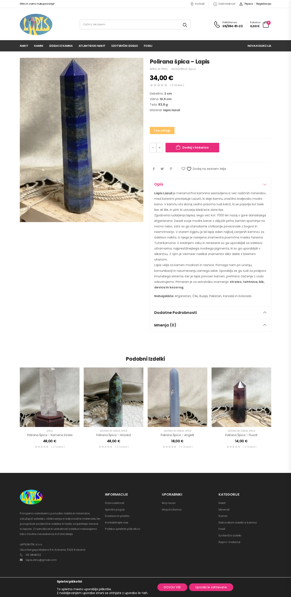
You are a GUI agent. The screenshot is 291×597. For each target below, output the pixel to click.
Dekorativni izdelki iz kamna (238, 522)
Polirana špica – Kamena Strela (49, 435)
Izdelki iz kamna (61, 46)
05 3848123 (33, 555)
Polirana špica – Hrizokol (113, 435)
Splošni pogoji (115, 510)
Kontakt (200, 4)
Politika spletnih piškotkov (122, 529)
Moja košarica (172, 510)
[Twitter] (162, 168)
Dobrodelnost (227, 4)
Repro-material (229, 542)
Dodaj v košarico (195, 147)
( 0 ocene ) (177, 85)
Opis (158, 184)
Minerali (224, 510)
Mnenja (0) (165, 325)
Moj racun (169, 503)
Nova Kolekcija (259, 46)
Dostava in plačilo (117, 516)
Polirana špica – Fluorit (241, 435)
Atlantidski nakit (92, 46)
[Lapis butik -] (36, 24)
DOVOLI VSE (172, 587)
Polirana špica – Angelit (177, 435)
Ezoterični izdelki (124, 46)
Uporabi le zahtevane (211, 587)
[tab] (210, 184)
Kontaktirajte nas (116, 522)
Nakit (24, 46)
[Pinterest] (171, 168)
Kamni (38, 46)
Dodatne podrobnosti (175, 312)
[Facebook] (154, 168)
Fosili (148, 46)
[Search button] (185, 24)
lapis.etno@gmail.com (41, 560)
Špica (192, 69)
